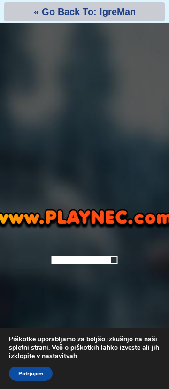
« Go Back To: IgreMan (85, 12)
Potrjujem (30, 373)
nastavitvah (59, 356)
